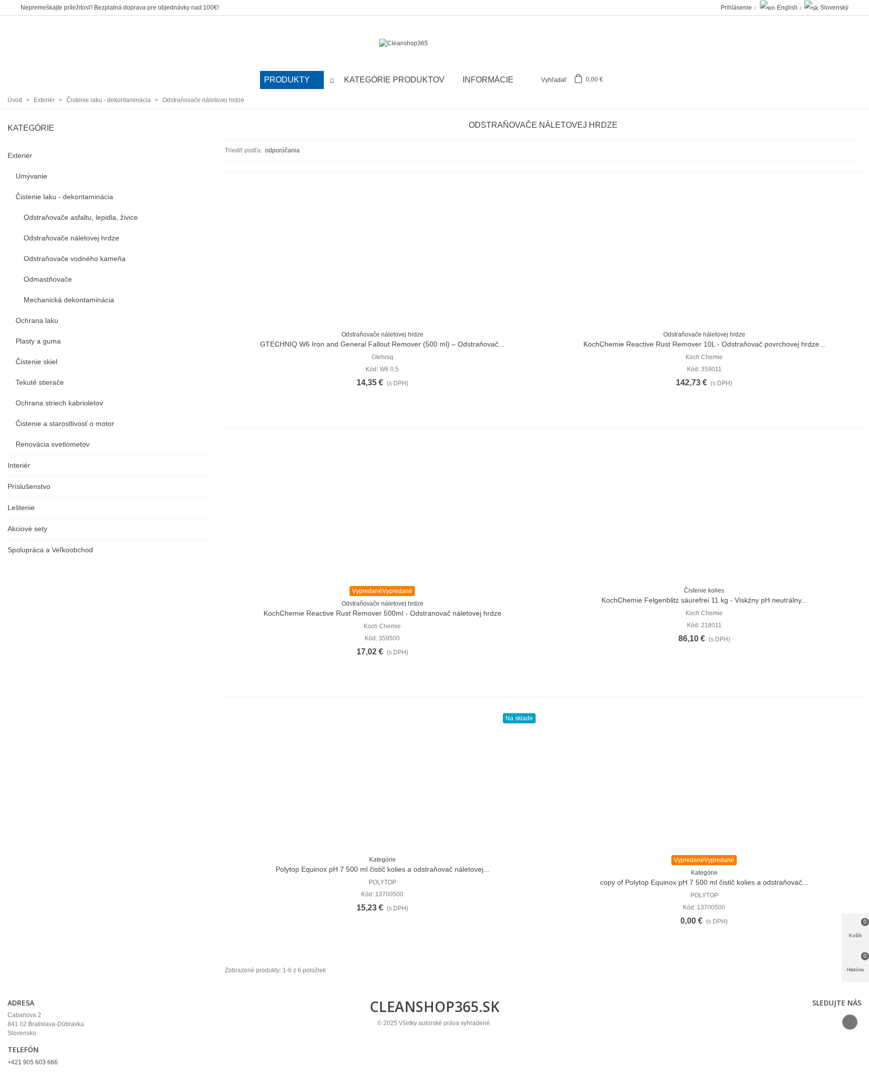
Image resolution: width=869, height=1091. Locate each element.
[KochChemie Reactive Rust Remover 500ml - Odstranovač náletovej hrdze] (382, 510)
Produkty (288, 79)
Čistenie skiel (36, 362)
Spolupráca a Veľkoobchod (50, 550)
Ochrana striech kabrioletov (59, 403)
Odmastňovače (48, 279)
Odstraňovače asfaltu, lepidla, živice (81, 217)
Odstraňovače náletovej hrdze (71, 238)
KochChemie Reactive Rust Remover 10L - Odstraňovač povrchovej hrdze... (704, 344)
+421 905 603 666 (33, 1062)
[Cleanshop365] (434, 43)
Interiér (19, 465)
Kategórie (31, 128)
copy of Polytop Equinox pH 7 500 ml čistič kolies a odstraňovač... (704, 882)
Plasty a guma (38, 341)
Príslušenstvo (29, 486)
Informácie (488, 79)
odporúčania (283, 150)
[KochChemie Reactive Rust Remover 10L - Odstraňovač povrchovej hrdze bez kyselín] (704, 254)
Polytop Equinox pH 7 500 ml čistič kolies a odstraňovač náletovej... (382, 869)
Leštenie (21, 507)
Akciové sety (27, 529)
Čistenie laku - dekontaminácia (64, 197)
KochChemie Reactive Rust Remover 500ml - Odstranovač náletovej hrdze (382, 613)
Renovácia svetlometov (53, 444)
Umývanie (31, 176)
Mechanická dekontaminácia (69, 300)
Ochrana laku (37, 320)
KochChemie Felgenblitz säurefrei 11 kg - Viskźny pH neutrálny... (704, 600)
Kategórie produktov (395, 79)
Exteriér (20, 155)
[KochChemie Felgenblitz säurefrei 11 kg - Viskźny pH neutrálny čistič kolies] (704, 510)
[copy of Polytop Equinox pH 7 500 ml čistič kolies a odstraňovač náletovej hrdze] (704, 779)
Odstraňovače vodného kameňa (75, 259)
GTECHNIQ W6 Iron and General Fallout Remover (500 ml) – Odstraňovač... (382, 344)
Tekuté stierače (40, 382)
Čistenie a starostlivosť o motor (65, 423)
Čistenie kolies (704, 590)
